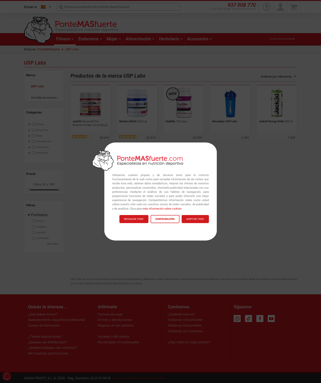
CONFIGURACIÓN (164, 219)
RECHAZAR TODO (133, 219)
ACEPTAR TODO (195, 219)
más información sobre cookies (162, 208)
